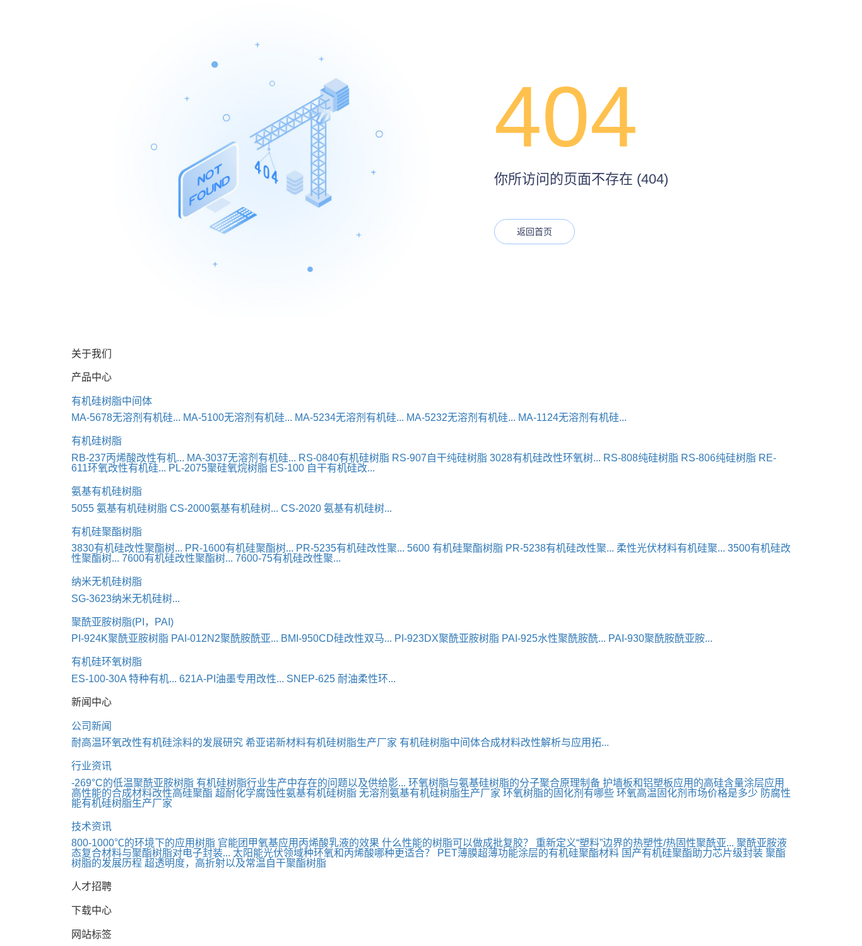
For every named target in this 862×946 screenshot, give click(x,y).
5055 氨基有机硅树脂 (119, 508)
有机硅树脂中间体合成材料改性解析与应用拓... (504, 742)
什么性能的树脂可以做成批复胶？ (457, 842)
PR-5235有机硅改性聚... (350, 548)
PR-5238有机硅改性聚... (559, 548)
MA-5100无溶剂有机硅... (237, 417)
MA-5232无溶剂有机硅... (461, 417)
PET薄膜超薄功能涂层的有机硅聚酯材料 (528, 853)
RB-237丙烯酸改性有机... (127, 457)
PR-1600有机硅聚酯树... (239, 548)
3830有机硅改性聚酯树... (126, 548)
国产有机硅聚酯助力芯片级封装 (692, 853)
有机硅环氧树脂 (106, 661)
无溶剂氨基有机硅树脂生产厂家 (429, 793)
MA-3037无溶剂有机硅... (241, 457)
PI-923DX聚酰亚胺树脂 (446, 638)
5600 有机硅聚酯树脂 (455, 548)
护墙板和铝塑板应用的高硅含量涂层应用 (693, 782)
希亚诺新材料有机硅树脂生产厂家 (321, 742)
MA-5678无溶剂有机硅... (125, 417)
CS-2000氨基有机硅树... (224, 508)
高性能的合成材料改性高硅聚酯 (142, 793)
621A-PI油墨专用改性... (231, 678)
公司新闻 (91, 726)
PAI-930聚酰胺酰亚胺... (660, 638)
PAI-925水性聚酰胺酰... (554, 638)
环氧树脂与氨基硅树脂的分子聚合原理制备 (504, 782)
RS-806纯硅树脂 (718, 457)
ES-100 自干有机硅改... (322, 468)
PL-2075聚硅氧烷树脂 (218, 468)
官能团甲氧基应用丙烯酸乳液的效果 (298, 842)
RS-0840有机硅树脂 (343, 457)
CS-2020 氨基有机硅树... (336, 508)
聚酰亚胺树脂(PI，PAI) (122, 622)
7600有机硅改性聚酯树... (177, 558)
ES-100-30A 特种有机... (124, 678)
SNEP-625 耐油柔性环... (341, 678)
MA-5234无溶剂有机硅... (349, 417)
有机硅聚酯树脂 (106, 531)
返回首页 (534, 232)
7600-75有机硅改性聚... (288, 558)
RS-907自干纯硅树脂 (439, 457)
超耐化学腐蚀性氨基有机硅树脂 (286, 793)
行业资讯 (91, 765)
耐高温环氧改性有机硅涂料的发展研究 (157, 742)
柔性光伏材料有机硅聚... (671, 548)
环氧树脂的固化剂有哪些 (558, 793)
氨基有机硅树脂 (106, 491)
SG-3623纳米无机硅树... (125, 598)
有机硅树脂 (96, 440)
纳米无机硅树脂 (106, 581)
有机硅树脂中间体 (111, 401)
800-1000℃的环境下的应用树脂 (143, 842)
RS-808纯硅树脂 (640, 457)
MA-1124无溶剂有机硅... (572, 417)
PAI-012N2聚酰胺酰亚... (224, 638)
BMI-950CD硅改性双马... (336, 638)
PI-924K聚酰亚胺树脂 (119, 638)
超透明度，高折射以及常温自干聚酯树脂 (235, 863)
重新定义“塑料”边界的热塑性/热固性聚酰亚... (635, 842)
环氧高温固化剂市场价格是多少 (687, 793)
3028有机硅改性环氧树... (545, 457)
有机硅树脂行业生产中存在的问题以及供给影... (301, 782)
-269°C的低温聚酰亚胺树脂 (132, 782)
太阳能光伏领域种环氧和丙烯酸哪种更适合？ (334, 853)
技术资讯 (91, 826)
